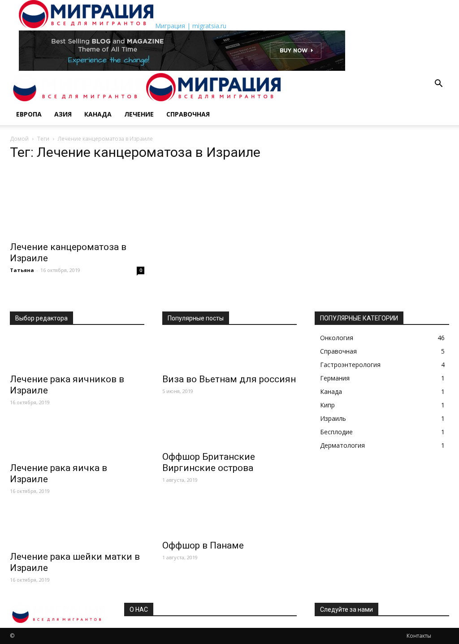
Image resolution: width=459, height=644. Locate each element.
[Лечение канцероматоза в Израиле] (77, 202)
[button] (438, 84)
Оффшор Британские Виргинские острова (208, 462)
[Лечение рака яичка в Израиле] (77, 441)
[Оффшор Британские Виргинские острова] (229, 429)
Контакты (419, 636)
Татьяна (22, 270)
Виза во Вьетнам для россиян (229, 379)
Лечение (139, 114)
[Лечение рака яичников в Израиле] (77, 352)
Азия (63, 114)
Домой (19, 139)
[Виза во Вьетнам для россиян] (229, 352)
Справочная (188, 114)
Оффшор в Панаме (203, 545)
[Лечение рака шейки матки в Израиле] (77, 529)
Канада (98, 114)
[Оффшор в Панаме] (229, 518)
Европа (29, 114)
